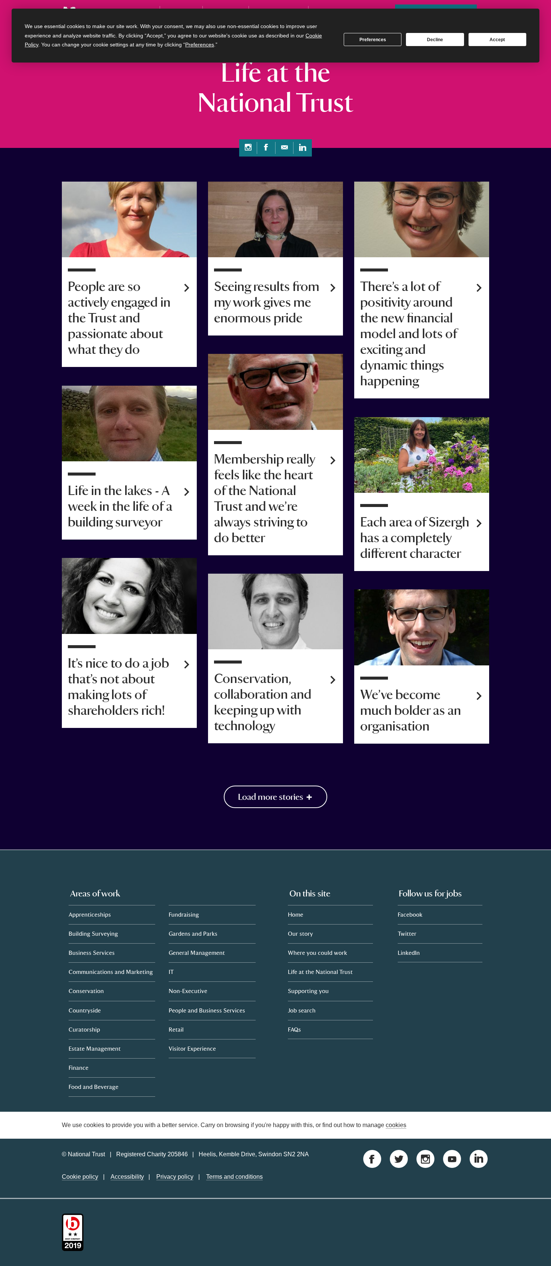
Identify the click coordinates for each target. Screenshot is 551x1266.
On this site (309, 893)
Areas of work (95, 893)
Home (295, 914)
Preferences (372, 39)
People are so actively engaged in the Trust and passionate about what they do (119, 318)
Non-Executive (188, 991)
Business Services (92, 952)
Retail (176, 1029)
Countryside (85, 1010)
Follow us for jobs (430, 893)
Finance (78, 1067)
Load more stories (271, 796)
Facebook (410, 914)
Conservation (86, 991)
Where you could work (317, 952)
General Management (197, 952)
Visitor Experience (192, 1048)
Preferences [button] (199, 45)
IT (171, 971)
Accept (497, 39)
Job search (302, 1010)
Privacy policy (174, 1176)
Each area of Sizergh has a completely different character (414, 538)
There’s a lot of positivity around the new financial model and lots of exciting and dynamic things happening (408, 334)
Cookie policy (80, 1176)
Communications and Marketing (111, 971)
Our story (300, 933)
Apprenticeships (90, 914)
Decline (435, 39)
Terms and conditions (234, 1176)
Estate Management (95, 1048)
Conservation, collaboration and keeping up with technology (262, 702)
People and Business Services (207, 1010)
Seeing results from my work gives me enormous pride (266, 302)
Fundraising (184, 914)
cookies (396, 1124)
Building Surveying (93, 933)
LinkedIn (409, 952)
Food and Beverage (93, 1086)
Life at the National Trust (320, 971)
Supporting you (308, 991)
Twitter (407, 933)
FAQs (294, 1029)
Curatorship (84, 1029)
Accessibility (127, 1176)
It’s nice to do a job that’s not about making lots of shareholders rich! (118, 687)
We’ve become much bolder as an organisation (410, 710)
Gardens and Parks (193, 933)
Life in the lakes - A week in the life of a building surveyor (120, 506)
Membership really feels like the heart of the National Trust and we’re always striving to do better (264, 499)
